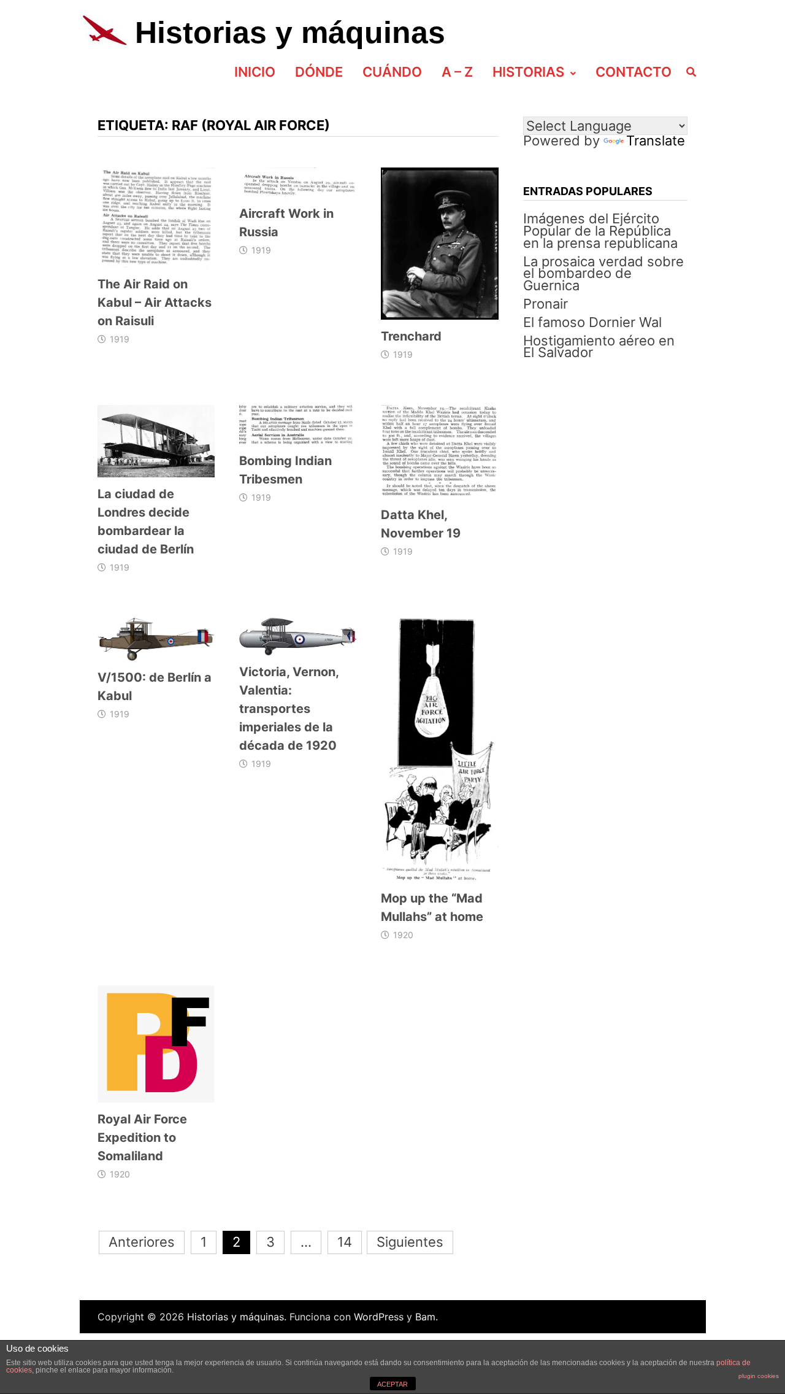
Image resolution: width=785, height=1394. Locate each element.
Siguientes (410, 1242)
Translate (655, 140)
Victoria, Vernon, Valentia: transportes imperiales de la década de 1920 (289, 708)
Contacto (633, 72)
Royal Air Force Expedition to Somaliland (142, 1137)
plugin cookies (758, 1376)
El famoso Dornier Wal (592, 322)
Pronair (545, 304)
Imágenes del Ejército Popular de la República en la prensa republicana (600, 230)
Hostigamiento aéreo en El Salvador (599, 347)
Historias (528, 72)
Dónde (319, 72)
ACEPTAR (392, 1384)
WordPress (379, 1317)
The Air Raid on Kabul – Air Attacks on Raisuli (155, 302)
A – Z (457, 72)
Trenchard (411, 336)
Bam (425, 1317)
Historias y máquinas (290, 32)
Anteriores (142, 1242)
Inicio (254, 72)
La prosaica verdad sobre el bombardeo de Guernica (603, 273)
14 (344, 1242)
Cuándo (392, 72)
